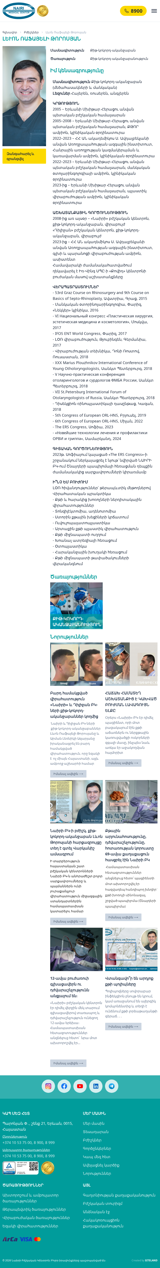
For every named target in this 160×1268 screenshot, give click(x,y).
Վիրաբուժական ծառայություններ (36, 1217)
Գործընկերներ (97, 1148)
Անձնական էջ (96, 1211)
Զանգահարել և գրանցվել (20, 156)
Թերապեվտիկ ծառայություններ (34, 1209)
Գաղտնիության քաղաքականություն (119, 1195)
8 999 (50, 1142)
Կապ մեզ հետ (96, 1156)
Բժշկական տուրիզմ (102, 1203)
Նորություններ (97, 1173)
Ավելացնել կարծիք (101, 1164)
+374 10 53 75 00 (17, 1142)
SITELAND (151, 1260)
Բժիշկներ (92, 1139)
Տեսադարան (96, 1131)
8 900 (38, 1142)
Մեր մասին (93, 1123)
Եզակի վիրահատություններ (30, 1225)
